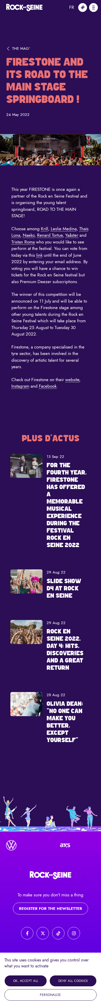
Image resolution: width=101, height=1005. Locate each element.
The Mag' (21, 48)
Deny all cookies (73, 981)
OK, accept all (25, 981)
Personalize (50, 995)
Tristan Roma (23, 242)
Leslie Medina (64, 229)
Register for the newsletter (50, 908)
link (39, 255)
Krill (44, 229)
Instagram (20, 386)
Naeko (28, 235)
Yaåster (71, 235)
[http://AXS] (61, 845)
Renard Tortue (50, 235)
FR (71, 7)
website (72, 379)
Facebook (48, 386)
